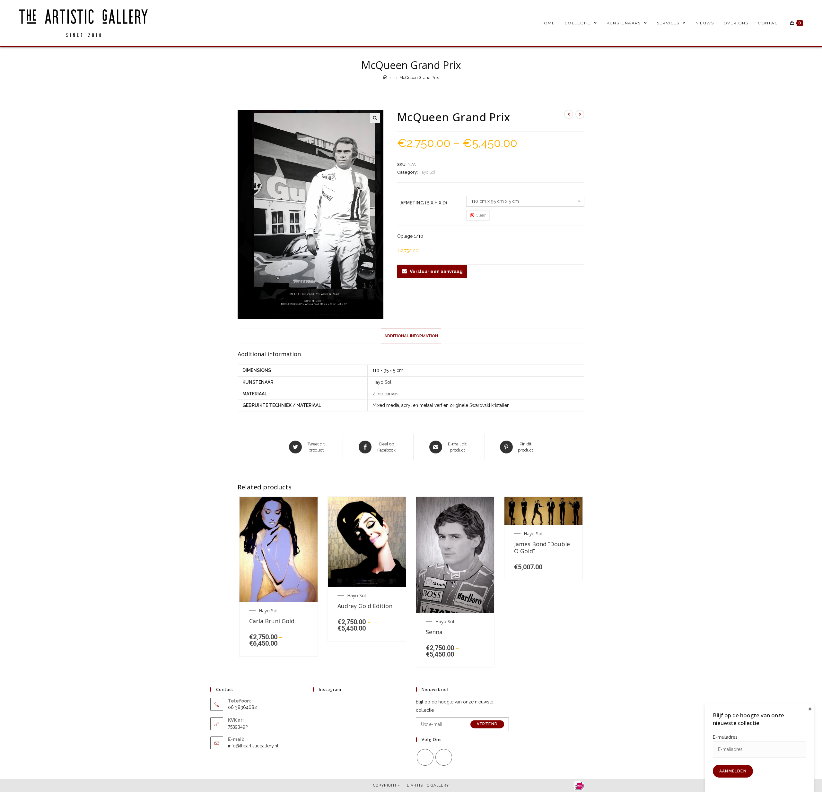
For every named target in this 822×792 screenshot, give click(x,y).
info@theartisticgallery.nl (253, 745)
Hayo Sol (427, 172)
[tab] (411, 336)
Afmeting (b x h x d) (423, 202)
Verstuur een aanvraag (436, 271)
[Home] (385, 77)
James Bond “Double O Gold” (542, 548)
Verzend (487, 724)
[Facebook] (425, 757)
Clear (481, 215)
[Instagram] (443, 757)
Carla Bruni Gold (271, 621)
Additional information (411, 335)
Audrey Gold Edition (364, 606)
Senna (434, 632)
